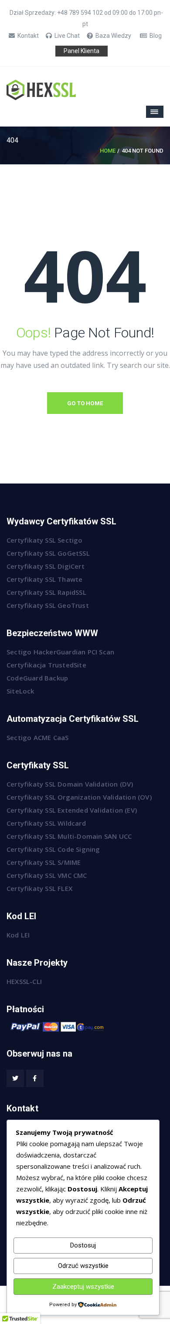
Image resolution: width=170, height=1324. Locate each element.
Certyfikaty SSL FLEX (39, 888)
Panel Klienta (81, 50)
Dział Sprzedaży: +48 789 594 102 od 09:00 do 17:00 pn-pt (86, 18)
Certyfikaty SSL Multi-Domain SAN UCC (69, 836)
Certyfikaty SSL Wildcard (46, 823)
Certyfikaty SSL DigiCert (46, 566)
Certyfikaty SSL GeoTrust (48, 605)
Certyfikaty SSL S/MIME (44, 862)
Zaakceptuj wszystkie (83, 1287)
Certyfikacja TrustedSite (46, 664)
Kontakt (28, 35)
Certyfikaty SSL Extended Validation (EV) (72, 810)
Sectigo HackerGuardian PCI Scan (60, 651)
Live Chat (67, 35)
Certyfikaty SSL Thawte (44, 579)
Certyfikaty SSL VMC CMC (47, 875)
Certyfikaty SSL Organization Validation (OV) (79, 797)
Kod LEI (18, 934)
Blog (156, 35)
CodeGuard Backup (37, 678)
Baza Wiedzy (113, 35)
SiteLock (20, 691)
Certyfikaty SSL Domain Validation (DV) (70, 784)
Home (108, 150)
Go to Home (85, 403)
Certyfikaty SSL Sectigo (45, 540)
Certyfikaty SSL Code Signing (53, 849)
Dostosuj (83, 1245)
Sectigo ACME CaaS (37, 737)
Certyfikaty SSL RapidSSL (46, 592)
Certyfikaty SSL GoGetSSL (48, 553)
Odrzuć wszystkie (83, 1266)
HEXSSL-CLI (24, 981)
